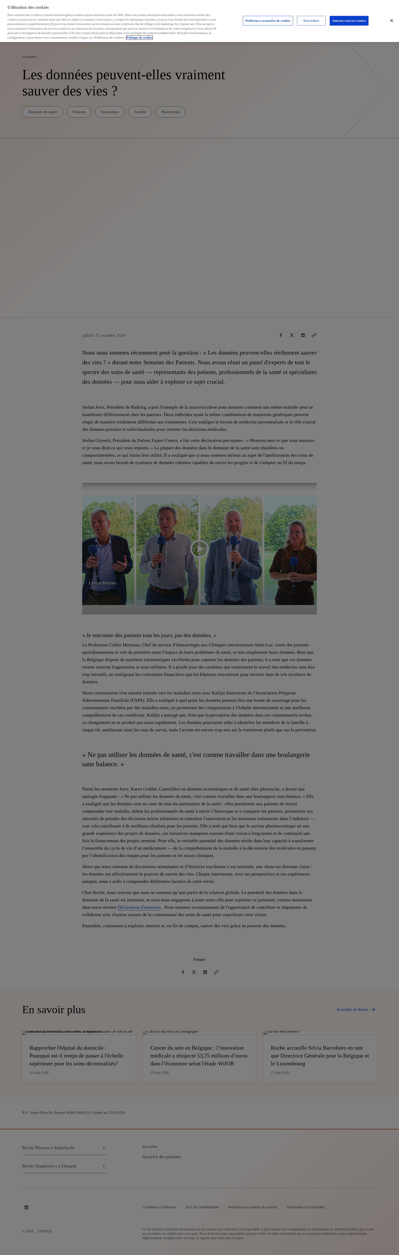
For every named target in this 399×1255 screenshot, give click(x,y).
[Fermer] (392, 20)
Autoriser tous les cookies (349, 20)
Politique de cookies (139, 37)
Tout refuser (311, 20)
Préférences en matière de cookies (267, 20)
